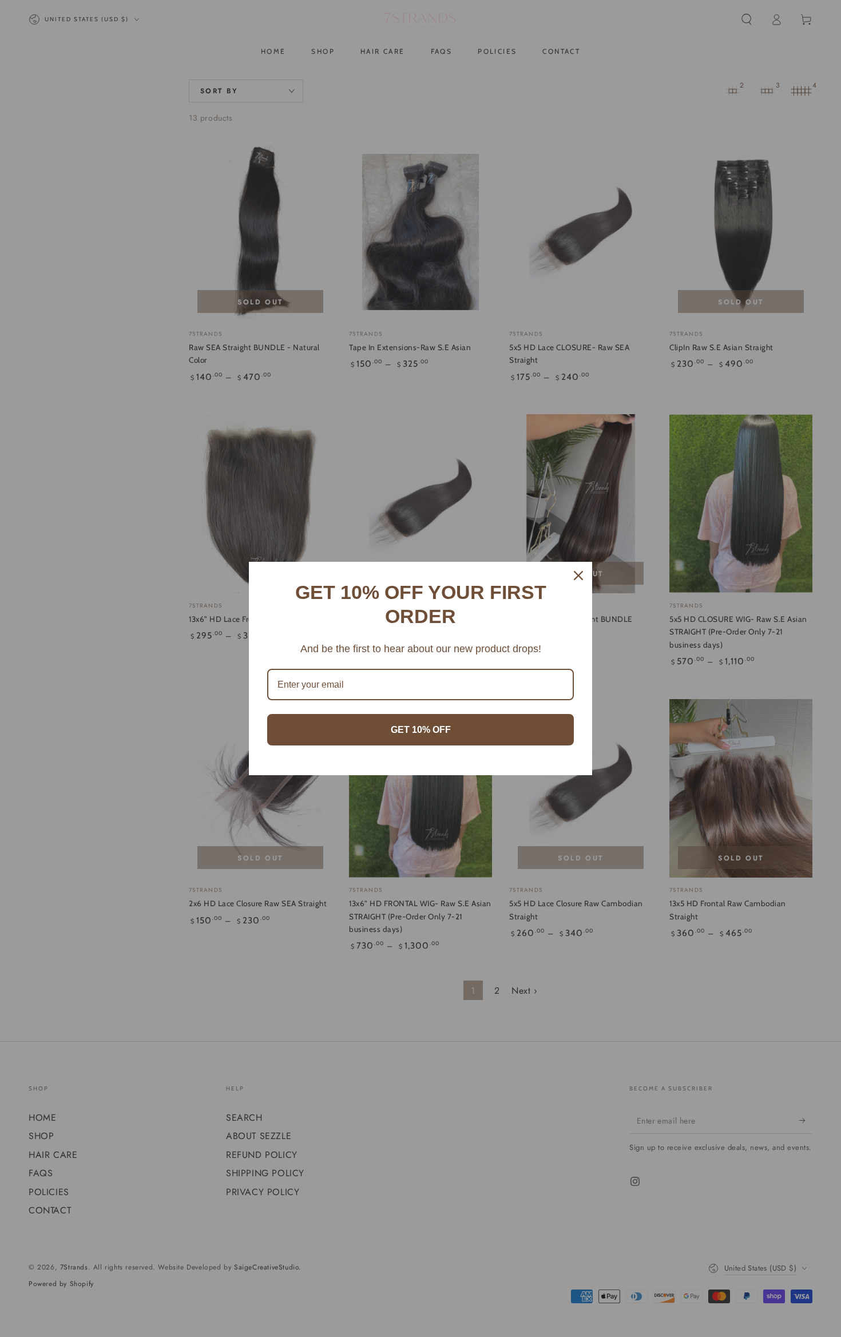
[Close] (578, 575)
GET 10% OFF (421, 730)
